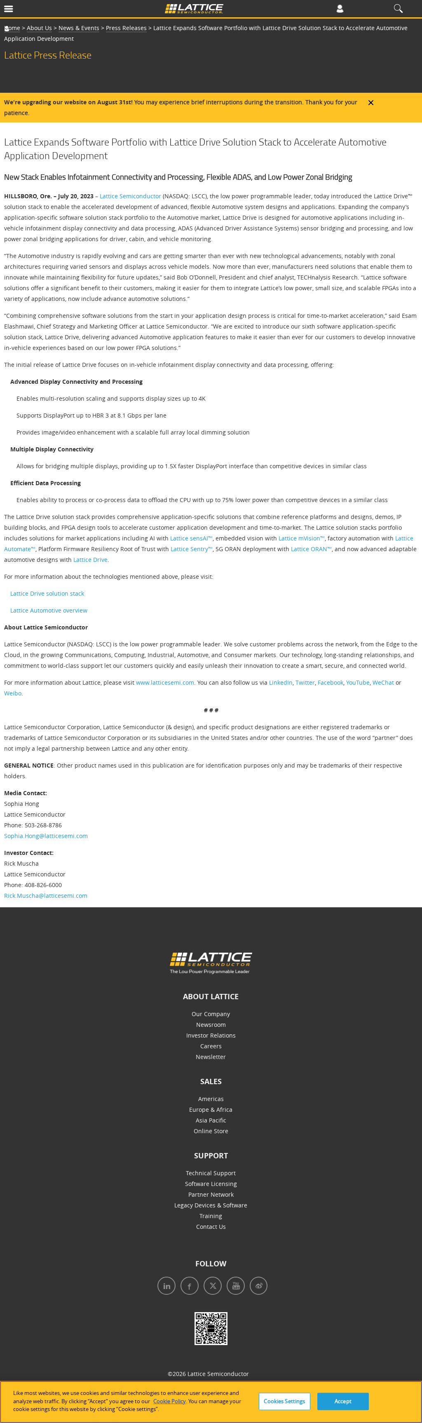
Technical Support (211, 1173)
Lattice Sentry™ (192, 549)
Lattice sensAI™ (191, 538)
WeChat (383, 682)
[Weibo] (256, 1287)
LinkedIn (281, 682)
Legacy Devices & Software (210, 1205)
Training (210, 1216)
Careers (211, 1046)
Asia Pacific (211, 1120)
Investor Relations (211, 1035)
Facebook (330, 682)
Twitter (305, 682)
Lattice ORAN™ (311, 549)
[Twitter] (211, 1287)
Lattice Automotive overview (48, 610)
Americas (211, 1099)
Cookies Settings (284, 1401)
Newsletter (211, 1057)
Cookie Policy (169, 1401)
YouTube (358, 682)
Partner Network (211, 1194)
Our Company (211, 1014)
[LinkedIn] (165, 1287)
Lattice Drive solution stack (47, 593)
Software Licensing (211, 1184)
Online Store (211, 1131)
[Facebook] (188, 1287)
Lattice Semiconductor (130, 196)
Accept (343, 1401)
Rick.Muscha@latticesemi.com (45, 895)
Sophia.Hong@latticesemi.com (46, 836)
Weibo (12, 693)
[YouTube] (234, 1287)
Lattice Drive (90, 560)
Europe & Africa (210, 1109)
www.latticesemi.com (165, 682)
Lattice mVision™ (302, 538)
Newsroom (211, 1025)
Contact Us (211, 1226)
